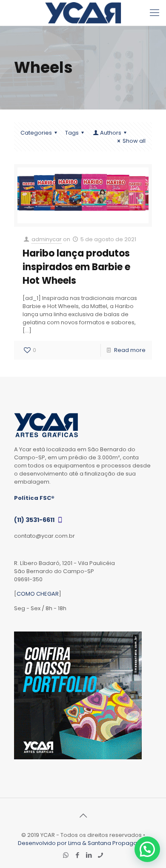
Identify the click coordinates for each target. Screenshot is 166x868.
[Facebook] (77, 855)
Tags (72, 133)
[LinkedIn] (88, 855)
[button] (147, 849)
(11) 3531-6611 (35, 520)
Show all (134, 141)
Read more (130, 350)
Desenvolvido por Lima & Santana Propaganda (83, 843)
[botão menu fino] (154, 13)
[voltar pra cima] (83, 816)
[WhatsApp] (65, 855)
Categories (36, 133)
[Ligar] (100, 855)
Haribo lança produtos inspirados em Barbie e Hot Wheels (76, 267)
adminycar (46, 239)
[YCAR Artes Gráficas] (83, 12)
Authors (110, 133)
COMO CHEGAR (38, 594)
